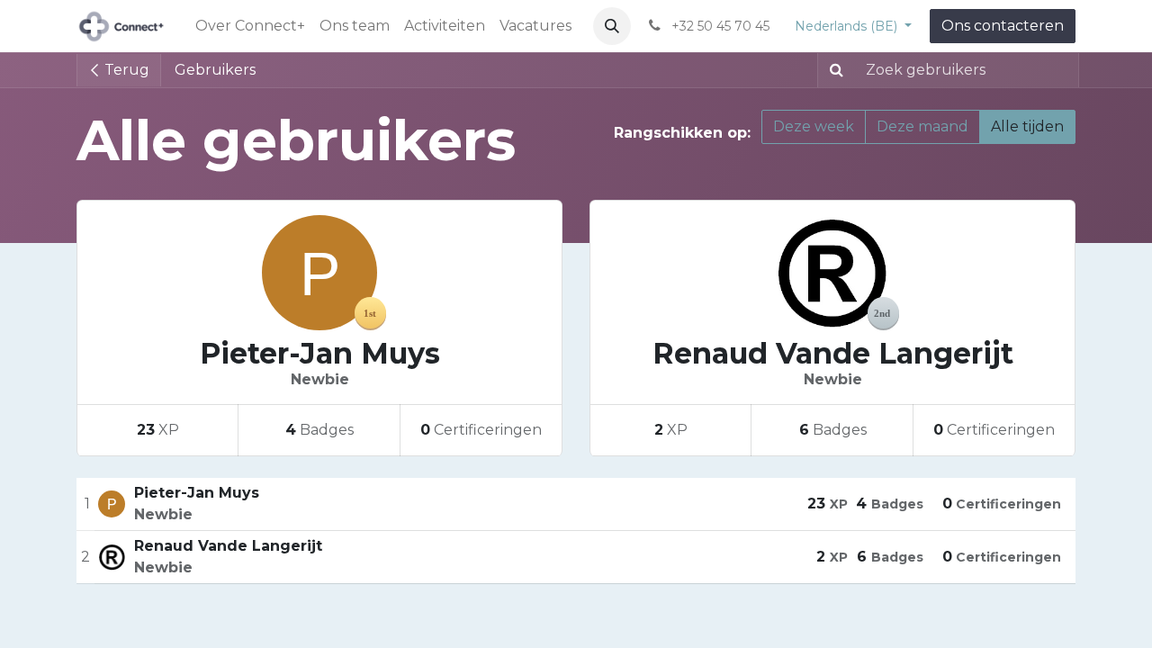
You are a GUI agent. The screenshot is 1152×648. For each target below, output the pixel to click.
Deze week (813, 126)
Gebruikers (215, 69)
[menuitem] (250, 26)
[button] (612, 26)
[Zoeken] (833, 70)
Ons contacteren (1002, 25)
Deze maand (922, 126)
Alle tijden (1027, 126)
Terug (125, 69)
